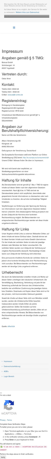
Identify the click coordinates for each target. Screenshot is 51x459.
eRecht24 (11, 326)
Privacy (2, 420)
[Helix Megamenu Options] (14, 27)
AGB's (5, 371)
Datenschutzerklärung (11, 366)
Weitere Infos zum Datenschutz (27, 12)
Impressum (7, 361)
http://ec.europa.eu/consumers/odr (36, 157)
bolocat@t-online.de (15, 94)
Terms (9, 420)
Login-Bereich (8, 376)
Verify (3, 457)
